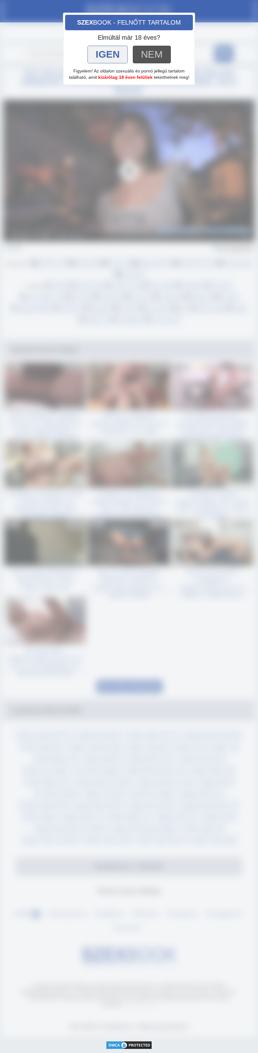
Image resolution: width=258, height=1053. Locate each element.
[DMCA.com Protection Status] (129, 1044)
